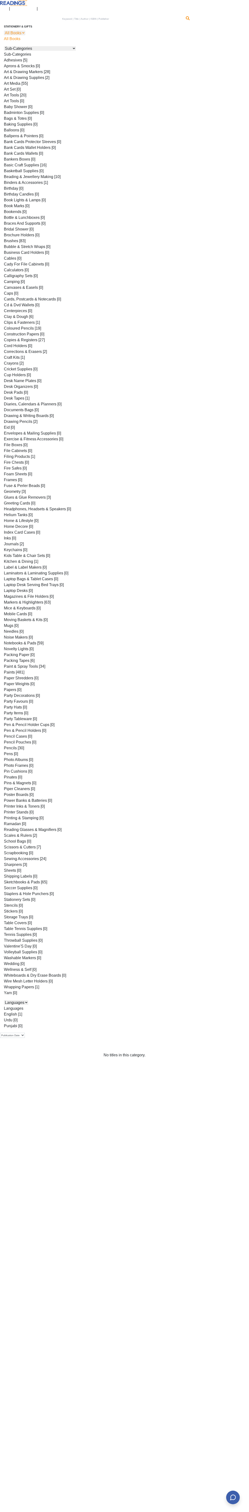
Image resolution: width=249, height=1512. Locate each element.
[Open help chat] (233, 1497)
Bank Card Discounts (23, 7)
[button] (43, 7)
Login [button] (2, 7)
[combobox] (122, 19)
